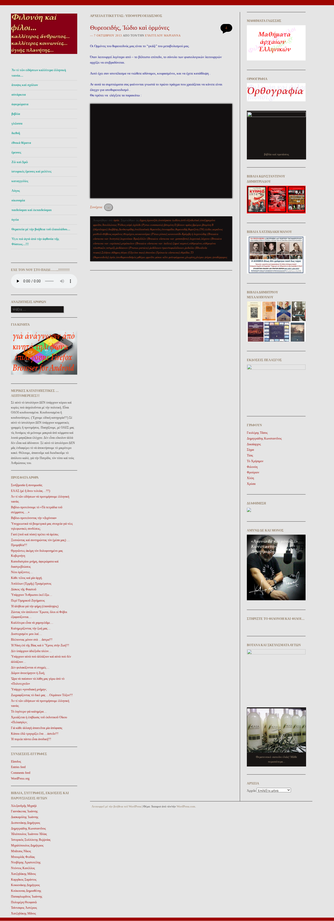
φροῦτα (150, 257)
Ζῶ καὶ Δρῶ (19, 162)
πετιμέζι (110, 247)
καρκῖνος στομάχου (123, 234)
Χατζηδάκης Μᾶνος (23, 874)
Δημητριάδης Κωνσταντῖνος (28, 828)
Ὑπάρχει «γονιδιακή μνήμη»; (29, 689)
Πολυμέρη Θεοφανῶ (24, 902)
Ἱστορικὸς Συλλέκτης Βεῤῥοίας (31, 840)
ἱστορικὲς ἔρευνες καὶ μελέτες (31, 171)
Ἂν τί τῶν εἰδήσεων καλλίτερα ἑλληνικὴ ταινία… (38, 72)
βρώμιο (197, 224)
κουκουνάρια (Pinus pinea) (151, 234)
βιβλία (15, 114)
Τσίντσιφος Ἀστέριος (24, 908)
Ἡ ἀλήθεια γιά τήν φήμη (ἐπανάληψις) (34, 606)
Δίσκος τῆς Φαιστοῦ (23, 589)
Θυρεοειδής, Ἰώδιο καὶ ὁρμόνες (129, 27)
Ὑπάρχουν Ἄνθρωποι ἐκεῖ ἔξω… (31, 595)
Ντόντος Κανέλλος (23, 868)
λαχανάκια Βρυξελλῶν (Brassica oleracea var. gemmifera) (154, 238)
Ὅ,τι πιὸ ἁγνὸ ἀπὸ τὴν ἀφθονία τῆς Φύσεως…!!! (35, 241)
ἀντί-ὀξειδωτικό (190, 220)
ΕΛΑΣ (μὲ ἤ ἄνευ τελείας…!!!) (30, 491)
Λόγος (15, 191)
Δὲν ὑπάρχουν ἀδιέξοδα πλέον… (31, 651)
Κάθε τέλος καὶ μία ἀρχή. (27, 578)
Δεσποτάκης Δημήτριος (25, 823)
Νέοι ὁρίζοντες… (22, 572)
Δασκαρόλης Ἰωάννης (24, 817)
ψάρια (208, 257)
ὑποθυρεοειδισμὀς (126, 257)
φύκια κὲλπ (161, 257)
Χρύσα (251, 484)
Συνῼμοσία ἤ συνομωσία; (27, 485)
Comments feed (20, 773)
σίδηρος (115, 252)
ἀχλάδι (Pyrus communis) (148, 224)
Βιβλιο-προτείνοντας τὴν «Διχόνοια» (34, 518)
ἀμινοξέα (152, 220)
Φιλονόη (252, 467)
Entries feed (18, 767)
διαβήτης (113, 229)
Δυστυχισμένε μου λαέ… (26, 634)
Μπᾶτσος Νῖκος (21, 851)
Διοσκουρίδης (126, 229)
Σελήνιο (106, 252)
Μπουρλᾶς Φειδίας (23, 857)
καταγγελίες (19, 181)
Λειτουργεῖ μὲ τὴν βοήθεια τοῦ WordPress (116, 806)
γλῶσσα (16, 123)
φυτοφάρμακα (176, 257)
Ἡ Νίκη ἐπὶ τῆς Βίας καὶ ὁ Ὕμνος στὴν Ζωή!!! (40, 645)
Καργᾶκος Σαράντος (24, 879)
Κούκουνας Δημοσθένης (26, 891)
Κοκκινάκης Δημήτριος (25, 885)
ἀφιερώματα (19, 104)
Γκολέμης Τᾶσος (257, 433)
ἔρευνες (16, 152)
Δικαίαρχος (254, 444)
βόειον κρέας (184, 224)
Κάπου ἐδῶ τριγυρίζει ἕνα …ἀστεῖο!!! (34, 733)
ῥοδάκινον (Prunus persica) (132, 247)
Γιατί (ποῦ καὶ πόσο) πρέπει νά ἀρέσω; (35, 534)
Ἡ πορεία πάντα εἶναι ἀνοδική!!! (31, 739)
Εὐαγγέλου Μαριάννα (163, 35)
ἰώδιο (208, 229)
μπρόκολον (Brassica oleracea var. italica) (146, 243)
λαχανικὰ (195, 238)
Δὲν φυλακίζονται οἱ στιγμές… (30, 667)
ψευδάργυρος (219, 257)
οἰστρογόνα (195, 243)
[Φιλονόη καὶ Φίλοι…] (44, 55)
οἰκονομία (18, 200)
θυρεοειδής (181, 229)
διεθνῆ (15, 133)
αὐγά (129, 224)
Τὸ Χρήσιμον (255, 461)
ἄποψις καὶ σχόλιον (24, 85)
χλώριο (199, 257)
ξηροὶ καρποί (180, 243)
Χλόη (250, 478)
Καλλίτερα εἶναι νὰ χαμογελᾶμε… (32, 623)
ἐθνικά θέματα (21, 143)
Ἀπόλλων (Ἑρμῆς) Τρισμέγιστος (31, 583)
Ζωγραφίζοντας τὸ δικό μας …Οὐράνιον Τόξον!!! (42, 695)
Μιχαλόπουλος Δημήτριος (27, 845)
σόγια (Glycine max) (133, 252)
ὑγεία (15, 219)
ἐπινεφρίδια (168, 229)
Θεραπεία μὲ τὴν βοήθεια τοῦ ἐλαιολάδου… (40, 229)
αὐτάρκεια (18, 94)
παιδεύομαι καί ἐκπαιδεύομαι (31, 210)
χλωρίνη (190, 257)
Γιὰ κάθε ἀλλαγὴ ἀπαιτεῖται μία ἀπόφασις (36, 728)
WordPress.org (20, 778)
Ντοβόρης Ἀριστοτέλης (26, 862)
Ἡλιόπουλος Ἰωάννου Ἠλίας (29, 834)
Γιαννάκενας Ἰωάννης (24, 811)
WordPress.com (186, 806)
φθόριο (141, 257)
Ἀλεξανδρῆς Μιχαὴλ (24, 806)
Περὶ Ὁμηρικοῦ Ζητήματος (28, 600)
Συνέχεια (100, 207)
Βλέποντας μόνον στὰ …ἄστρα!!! (31, 639)
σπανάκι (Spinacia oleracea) (163, 252)
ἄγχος (143, 220)
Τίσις (250, 455)
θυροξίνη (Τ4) (196, 229)
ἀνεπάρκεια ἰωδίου (169, 220)
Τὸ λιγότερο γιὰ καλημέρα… (29, 711)
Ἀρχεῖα (251, 791)
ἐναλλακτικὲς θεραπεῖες (148, 229)
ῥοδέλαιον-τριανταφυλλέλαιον (167, 247)
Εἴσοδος (16, 761)
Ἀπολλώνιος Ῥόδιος (114, 224)
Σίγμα (250, 450)
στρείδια (185, 252)
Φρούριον (253, 472)
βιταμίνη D (170, 224)
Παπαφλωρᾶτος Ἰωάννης (26, 896)
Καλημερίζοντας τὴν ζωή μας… (31, 628)
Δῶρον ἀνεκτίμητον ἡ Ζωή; (28, 673)
